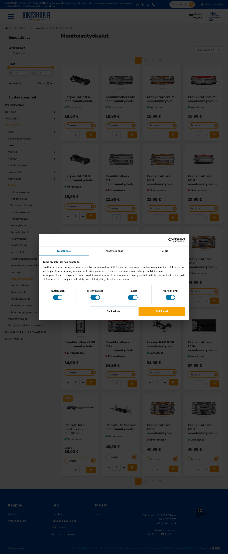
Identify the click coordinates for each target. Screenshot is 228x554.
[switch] (95, 297)
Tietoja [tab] (164, 250)
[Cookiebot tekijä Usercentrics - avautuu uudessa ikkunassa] (170, 240)
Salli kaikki (162, 311)
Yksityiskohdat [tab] (114, 250)
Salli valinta (113, 311)
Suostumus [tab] (64, 250)
